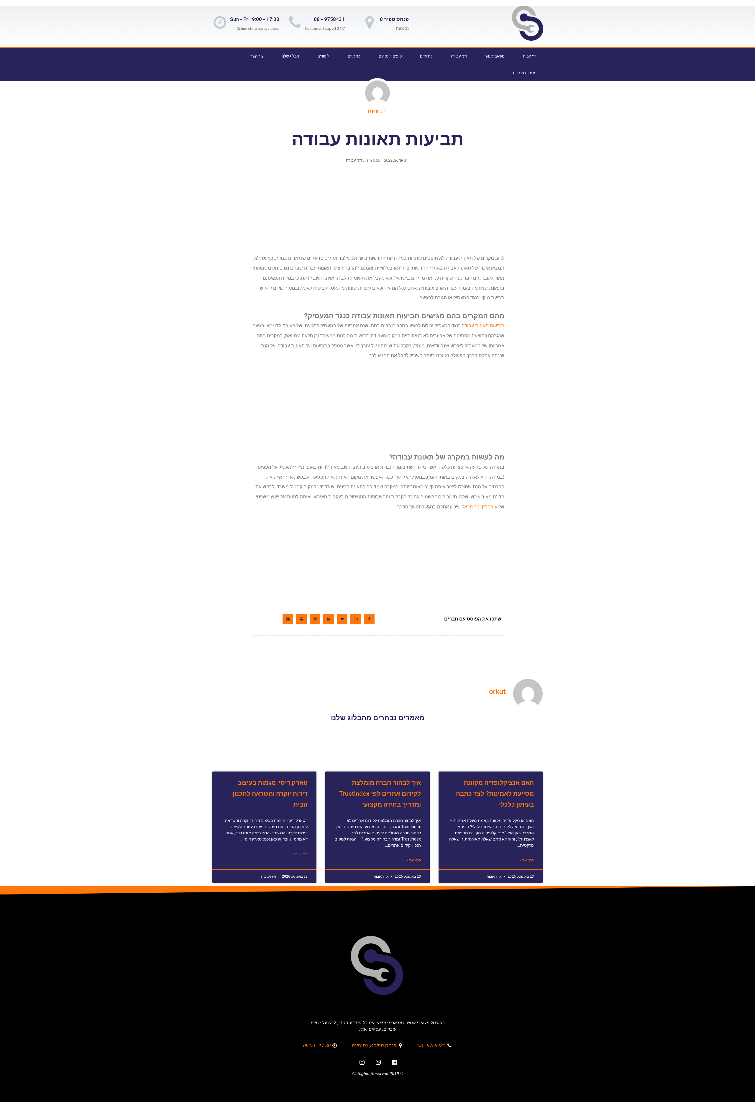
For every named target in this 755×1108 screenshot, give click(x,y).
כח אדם (426, 56)
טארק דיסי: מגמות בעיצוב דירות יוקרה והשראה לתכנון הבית (270, 793)
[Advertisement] (376, 211)
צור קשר (256, 56)
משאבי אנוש (495, 56)
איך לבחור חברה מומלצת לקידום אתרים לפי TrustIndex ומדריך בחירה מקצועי (380, 793)
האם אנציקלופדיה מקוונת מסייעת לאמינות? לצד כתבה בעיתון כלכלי (495, 793)
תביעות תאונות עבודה (483, 326)
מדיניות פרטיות (524, 72)
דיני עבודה (459, 56)
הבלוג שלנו (290, 56)
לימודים (323, 56)
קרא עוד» (527, 860)
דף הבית (529, 56)
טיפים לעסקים (390, 56)
